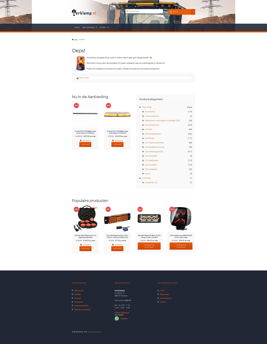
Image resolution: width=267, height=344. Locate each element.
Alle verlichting (88, 27)
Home (77, 27)
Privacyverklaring (166, 298)
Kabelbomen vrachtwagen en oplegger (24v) (162, 120)
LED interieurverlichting (154, 143)
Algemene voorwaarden (82, 309)
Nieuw (147, 174)
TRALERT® (146, 107)
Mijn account (78, 290)
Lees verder (85, 144)
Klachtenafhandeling (81, 305)
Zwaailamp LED (151, 182)
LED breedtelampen (153, 134)
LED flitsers (149, 138)
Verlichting (146, 178)
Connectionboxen (152, 116)
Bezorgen (77, 298)
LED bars (148, 129)
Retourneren (78, 302)
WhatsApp (124, 318)
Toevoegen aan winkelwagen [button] (149, 246)
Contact (103, 27)
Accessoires (150, 112)
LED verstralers (151, 156)
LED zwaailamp (151, 169)
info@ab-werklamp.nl (122, 312)
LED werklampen (151, 160)
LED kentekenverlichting (154, 147)
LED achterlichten (152, 125)
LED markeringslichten (154, 152)
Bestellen (77, 294)
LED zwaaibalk (151, 165)
